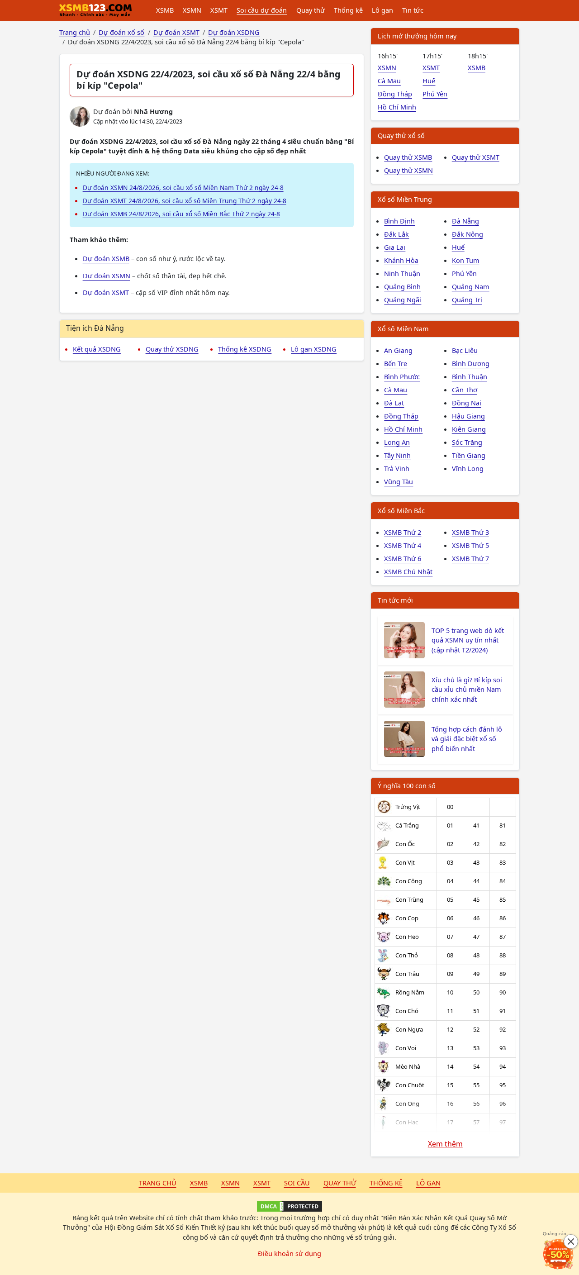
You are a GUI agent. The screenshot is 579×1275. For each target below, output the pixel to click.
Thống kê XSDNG (244, 348)
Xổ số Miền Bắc (401, 510)
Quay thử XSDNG (172, 348)
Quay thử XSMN (408, 170)
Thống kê (348, 9)
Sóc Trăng (467, 442)
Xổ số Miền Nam (403, 328)
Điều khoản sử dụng (289, 1253)
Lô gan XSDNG (314, 348)
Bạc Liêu (465, 350)
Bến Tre (395, 363)
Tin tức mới (395, 599)
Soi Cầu (297, 1182)
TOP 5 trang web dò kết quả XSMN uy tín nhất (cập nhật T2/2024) (468, 640)
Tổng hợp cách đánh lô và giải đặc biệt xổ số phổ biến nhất (467, 738)
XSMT (219, 9)
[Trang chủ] (95, 10)
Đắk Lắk (396, 233)
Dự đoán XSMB (106, 258)
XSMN (192, 9)
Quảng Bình (402, 286)
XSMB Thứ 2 (402, 532)
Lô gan (382, 9)
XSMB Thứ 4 (402, 545)
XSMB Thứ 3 (470, 532)
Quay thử (310, 9)
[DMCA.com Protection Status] (289, 1206)
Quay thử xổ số (401, 135)
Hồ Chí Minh (397, 106)
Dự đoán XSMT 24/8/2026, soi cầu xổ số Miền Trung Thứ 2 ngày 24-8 (184, 200)
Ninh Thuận (402, 273)
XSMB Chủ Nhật (408, 571)
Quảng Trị (467, 299)
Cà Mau (389, 80)
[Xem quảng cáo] (558, 1254)
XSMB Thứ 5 (470, 545)
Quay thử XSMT (475, 157)
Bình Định (399, 220)
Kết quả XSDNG (97, 348)
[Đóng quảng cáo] (571, 1241)
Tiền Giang (468, 455)
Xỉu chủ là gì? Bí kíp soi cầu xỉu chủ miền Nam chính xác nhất (467, 689)
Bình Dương (470, 363)
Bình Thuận (469, 376)
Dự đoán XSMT (106, 292)
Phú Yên (434, 93)
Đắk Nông (467, 233)
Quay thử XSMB (408, 157)
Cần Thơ (464, 389)
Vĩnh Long (468, 468)
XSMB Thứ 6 (402, 558)
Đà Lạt (394, 402)
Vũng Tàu (398, 481)
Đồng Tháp (395, 93)
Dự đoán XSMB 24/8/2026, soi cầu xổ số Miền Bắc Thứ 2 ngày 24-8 (181, 213)
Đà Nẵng (465, 220)
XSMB (165, 9)
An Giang (398, 350)
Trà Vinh (396, 468)
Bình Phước (402, 376)
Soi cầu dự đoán (262, 9)
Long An (397, 442)
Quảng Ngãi (402, 299)
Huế (428, 80)
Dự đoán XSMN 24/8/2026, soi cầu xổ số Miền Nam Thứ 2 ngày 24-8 (183, 187)
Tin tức (412, 9)
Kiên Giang (469, 428)
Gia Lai (394, 247)
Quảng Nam (470, 286)
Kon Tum (465, 260)
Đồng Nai (466, 402)
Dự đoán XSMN (106, 275)
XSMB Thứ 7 (470, 558)
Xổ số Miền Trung (405, 199)
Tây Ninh (397, 455)
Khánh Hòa (401, 260)
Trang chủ (157, 1182)
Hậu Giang (468, 415)
